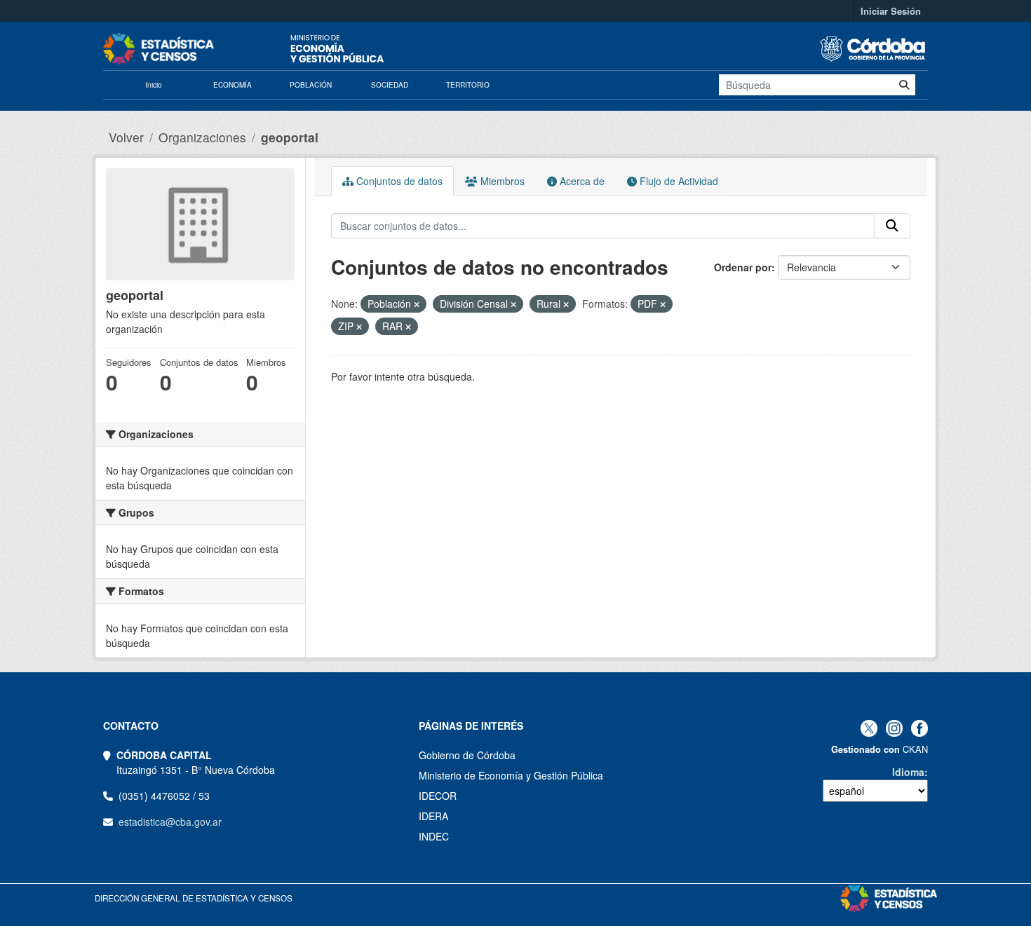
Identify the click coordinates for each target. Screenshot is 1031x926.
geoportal (289, 137)
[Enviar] (904, 84)
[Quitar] (416, 304)
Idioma (908, 772)
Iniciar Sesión (891, 11)
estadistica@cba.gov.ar (170, 822)
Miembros (501, 181)
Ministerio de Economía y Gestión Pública (511, 775)
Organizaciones (202, 137)
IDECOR (438, 796)
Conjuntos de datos (398, 181)
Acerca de (581, 181)
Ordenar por (742, 267)
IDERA (433, 816)
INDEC (434, 836)
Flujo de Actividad (677, 181)
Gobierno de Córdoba (467, 755)
